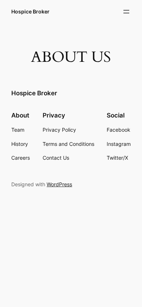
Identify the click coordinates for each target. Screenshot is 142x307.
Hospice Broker (30, 11)
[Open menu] (126, 11)
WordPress (59, 184)
